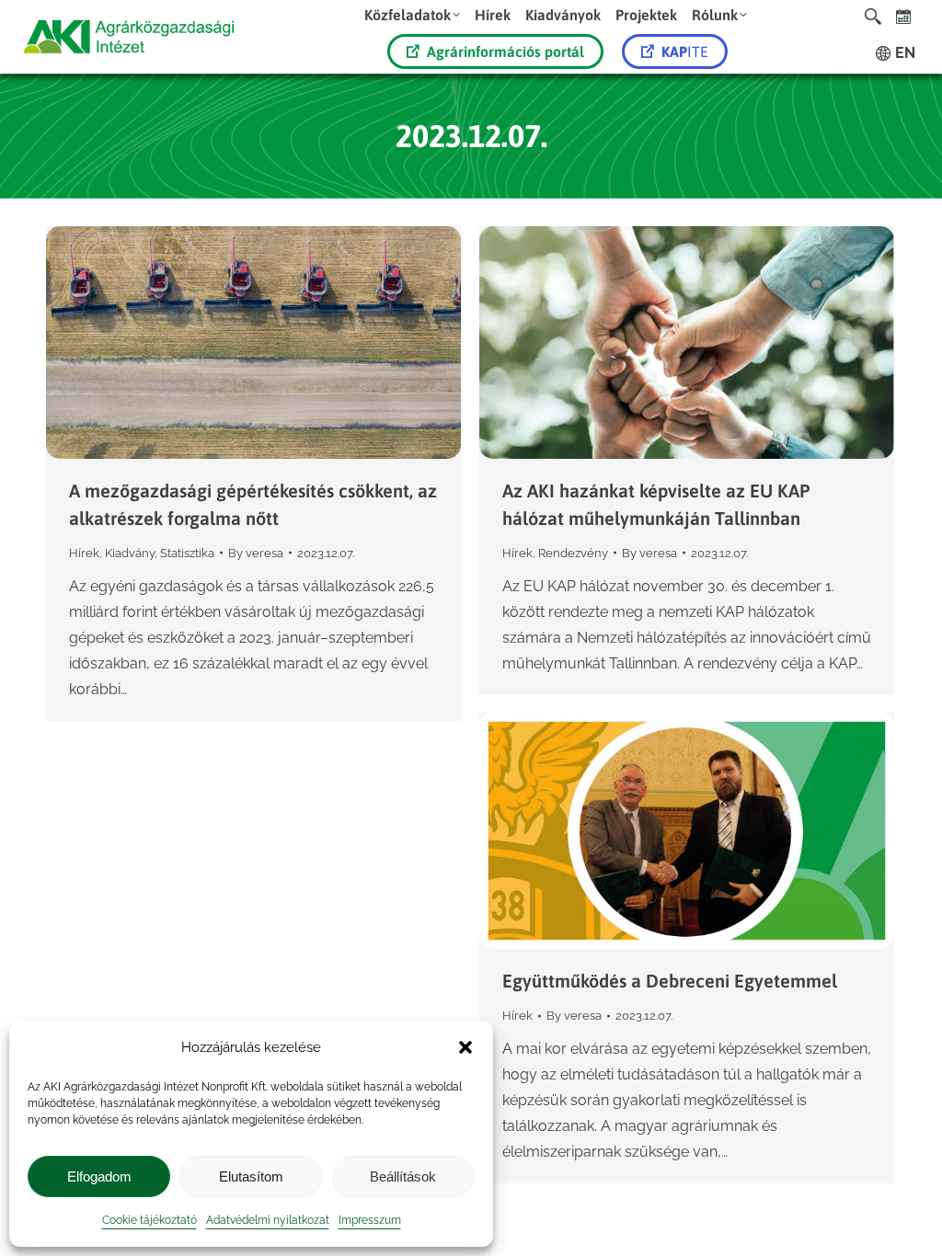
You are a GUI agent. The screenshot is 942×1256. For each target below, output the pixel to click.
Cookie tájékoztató (149, 1220)
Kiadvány (130, 553)
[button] (465, 1047)
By (255, 553)
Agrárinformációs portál (505, 51)
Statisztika (187, 553)
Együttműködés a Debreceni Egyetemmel (669, 980)
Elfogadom (99, 1176)
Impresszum (370, 1220)
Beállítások (403, 1176)
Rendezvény (573, 553)
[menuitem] (412, 14)
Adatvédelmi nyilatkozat (267, 1220)
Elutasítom (251, 1176)
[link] (903, 16)
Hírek (84, 553)
